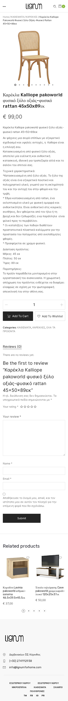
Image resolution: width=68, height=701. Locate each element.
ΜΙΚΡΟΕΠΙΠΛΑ (19, 687)
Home (6, 16)
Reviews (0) (12, 347)
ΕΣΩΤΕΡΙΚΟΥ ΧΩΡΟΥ (48, 683)
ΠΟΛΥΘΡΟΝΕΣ (37, 691)
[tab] (12, 346)
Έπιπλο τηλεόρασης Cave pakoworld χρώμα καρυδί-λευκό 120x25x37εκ (50, 591)
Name (7, 463)
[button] (4, 6)
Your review (12, 416)
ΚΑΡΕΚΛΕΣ (32, 16)
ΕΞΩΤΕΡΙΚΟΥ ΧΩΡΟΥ (19, 683)
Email (7, 478)
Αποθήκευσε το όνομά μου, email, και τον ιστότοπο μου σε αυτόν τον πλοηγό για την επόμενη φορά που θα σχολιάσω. (29, 501)
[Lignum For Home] (34, 5)
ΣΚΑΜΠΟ (58, 687)
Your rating (10, 406)
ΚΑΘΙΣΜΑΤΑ (17, 16)
